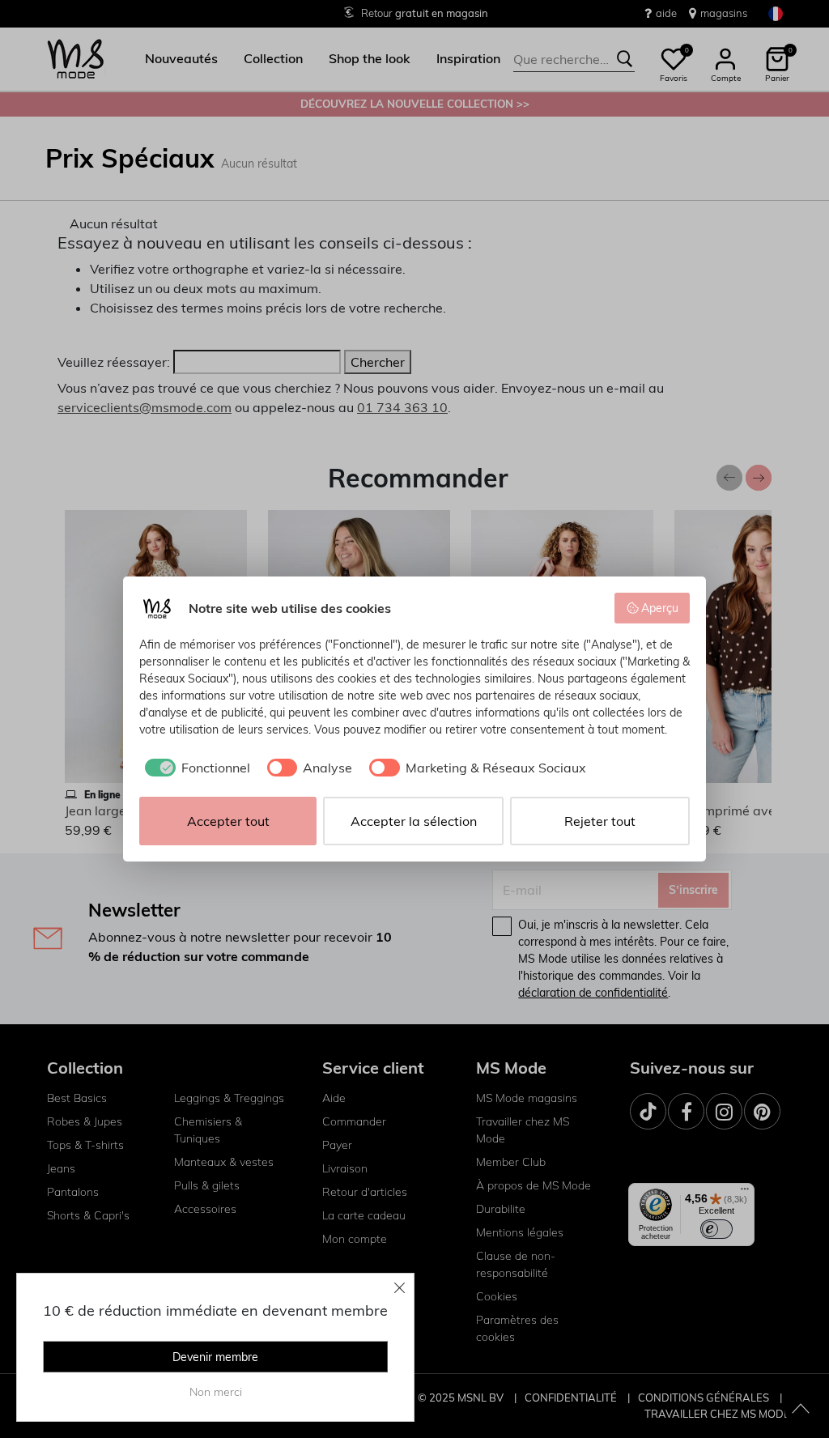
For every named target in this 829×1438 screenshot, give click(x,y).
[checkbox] (194, 767)
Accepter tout (228, 821)
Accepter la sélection (414, 821)
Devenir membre (215, 1357)
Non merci (215, 1392)
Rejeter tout (600, 821)
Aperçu (659, 608)
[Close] (399, 1287)
